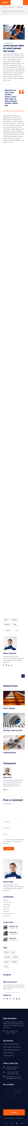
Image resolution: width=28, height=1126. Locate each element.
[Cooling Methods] (14, 742)
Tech (14, 624)
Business (14, 619)
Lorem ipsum (13, 932)
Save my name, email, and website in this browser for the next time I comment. (13, 841)
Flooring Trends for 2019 (12, 730)
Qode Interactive (11, 1118)
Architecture (11, 7)
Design (15, 957)
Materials (6, 909)
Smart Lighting (9, 708)
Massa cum (12, 938)
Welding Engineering (8, 1053)
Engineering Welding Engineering (11, 1050)
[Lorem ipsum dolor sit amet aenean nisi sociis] (14, 643)
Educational (6, 706)
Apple (6, 952)
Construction (7, 902)
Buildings (6, 900)
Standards (6, 911)
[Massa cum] (5, 939)
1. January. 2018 (13, 928)
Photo (7, 961)
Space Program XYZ (8, 1055)
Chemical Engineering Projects (11, 1044)
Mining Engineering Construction (11, 1047)
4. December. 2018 (14, 940)
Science (7, 624)
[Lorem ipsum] (5, 933)
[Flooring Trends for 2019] (14, 720)
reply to (5, 790)
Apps (6, 619)
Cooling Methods (9, 752)
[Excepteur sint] (5, 927)
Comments (8, 630)
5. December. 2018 (8, 43)
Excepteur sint (13, 926)
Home (4, 7)
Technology (20, 7)
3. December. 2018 (14, 934)
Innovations (6, 907)
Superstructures (8, 913)
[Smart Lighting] (14, 698)
